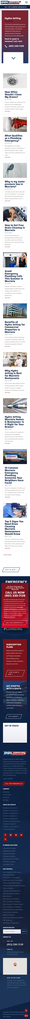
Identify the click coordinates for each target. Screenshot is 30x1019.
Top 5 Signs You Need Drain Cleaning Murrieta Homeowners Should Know (14, 527)
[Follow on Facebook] (5, 835)
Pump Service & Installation (11, 899)
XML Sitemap (6, 1016)
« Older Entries (7, 555)
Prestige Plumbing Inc (20, 1012)
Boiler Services (7, 896)
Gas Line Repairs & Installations (12, 907)
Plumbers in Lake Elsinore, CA (11, 821)
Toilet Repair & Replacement (11, 923)
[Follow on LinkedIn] (16, 835)
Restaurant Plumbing (9, 853)
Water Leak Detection (9, 875)
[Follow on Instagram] (10, 835)
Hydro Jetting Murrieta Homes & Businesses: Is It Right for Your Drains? (14, 422)
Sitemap (22, 1014)
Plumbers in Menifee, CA (10, 816)
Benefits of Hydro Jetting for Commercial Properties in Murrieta (15, 327)
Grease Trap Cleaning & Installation (13, 917)
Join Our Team (7, 794)
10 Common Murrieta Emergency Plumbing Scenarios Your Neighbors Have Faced (14, 475)
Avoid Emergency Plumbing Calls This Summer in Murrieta (14, 276)
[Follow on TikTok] (21, 835)
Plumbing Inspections (9, 861)
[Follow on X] (5, 839)
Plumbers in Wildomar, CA (10, 818)
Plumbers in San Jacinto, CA (11, 826)
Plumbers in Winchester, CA (10, 813)
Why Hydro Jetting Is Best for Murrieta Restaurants (13, 374)
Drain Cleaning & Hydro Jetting (12, 872)
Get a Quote (13, 716)
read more (7, 111)
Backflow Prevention (9, 915)
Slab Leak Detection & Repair (11, 893)
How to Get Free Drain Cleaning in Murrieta (15, 227)
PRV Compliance (7, 920)
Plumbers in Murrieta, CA (10, 808)
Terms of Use (15, 1014)
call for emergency (13, 783)
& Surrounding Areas (9, 829)
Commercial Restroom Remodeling (13, 909)
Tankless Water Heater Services (11, 883)
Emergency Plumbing (9, 856)
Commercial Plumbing (9, 848)
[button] (15, 964)
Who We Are (6, 792)
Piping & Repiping (8, 888)
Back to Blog (10, 569)
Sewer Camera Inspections (10, 912)
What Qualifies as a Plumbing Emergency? (13, 138)
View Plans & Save (14, 673)
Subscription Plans (8, 864)
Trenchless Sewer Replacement (12, 891)
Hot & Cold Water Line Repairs (11, 901)
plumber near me (19, 603)
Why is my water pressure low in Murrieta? (15, 184)
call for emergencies (14, 622)
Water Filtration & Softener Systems (13, 904)
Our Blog (5, 800)
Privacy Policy (6, 1014)
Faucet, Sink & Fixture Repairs (11, 877)
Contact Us (6, 797)
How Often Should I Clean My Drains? (13, 94)
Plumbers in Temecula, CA (10, 810)
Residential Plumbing (9, 851)
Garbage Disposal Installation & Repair (14, 885)
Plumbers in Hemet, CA (9, 824)
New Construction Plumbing (11, 859)
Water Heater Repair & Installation (12, 880)
